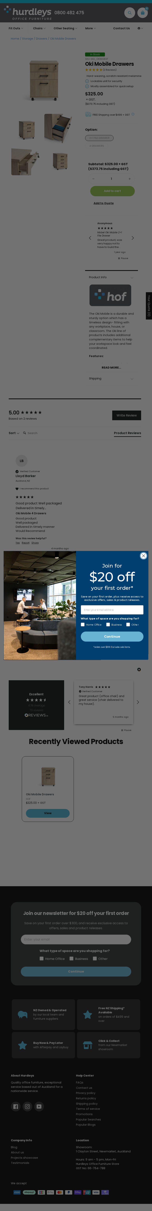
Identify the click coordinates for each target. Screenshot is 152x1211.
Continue (112, 637)
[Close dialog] (143, 556)
